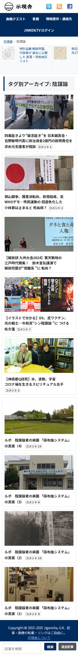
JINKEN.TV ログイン (39, 30)
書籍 (35, 18)
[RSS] (59, 6)
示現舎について (39, 637)
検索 (50, 646)
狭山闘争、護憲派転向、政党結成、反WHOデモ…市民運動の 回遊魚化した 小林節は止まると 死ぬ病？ (34, 202)
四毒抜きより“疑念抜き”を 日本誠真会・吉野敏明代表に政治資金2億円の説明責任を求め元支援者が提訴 (38, 141)
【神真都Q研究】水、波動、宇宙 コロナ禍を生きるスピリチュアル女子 (34, 381)
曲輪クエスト (16, 18)
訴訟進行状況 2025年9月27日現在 (35, 51)
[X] (49, 6)
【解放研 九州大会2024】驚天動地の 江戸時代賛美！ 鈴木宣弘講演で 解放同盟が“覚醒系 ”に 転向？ (33, 263)
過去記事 (67, 646)
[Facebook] (70, 6)
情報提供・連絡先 (59, 18)
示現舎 (8, 41)
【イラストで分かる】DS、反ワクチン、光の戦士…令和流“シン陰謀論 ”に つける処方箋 (37, 323)
